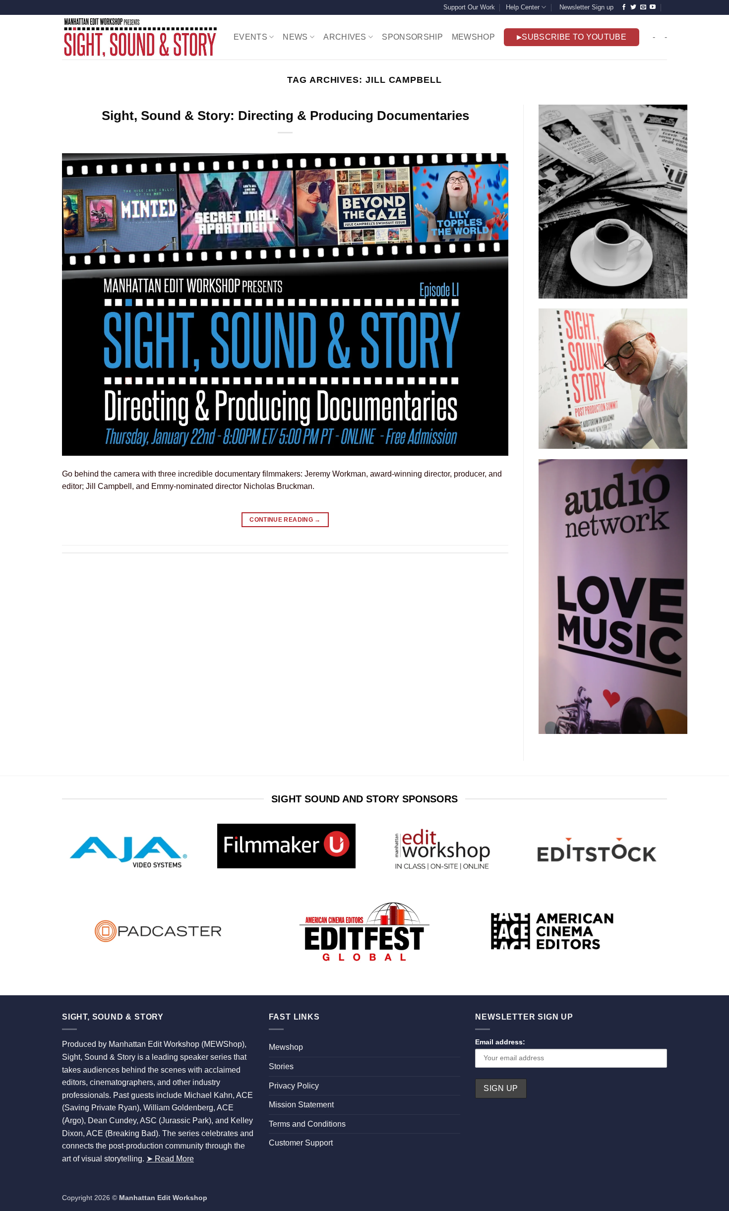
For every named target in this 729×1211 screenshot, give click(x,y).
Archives (344, 37)
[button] (585, 7)
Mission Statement (301, 1104)
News (295, 37)
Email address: (500, 1042)
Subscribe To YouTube (574, 37)
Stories (281, 1066)
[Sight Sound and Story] (140, 37)
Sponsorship (412, 37)
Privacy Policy (294, 1086)
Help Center (523, 7)
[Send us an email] (643, 7)
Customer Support (301, 1143)
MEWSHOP (473, 37)
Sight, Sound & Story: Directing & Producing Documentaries (285, 115)
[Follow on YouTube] (653, 7)
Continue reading (285, 519)
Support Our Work (469, 7)
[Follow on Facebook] (624, 7)
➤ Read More (170, 1158)
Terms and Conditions (307, 1124)
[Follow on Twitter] (633, 7)
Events (250, 37)
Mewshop (286, 1047)
